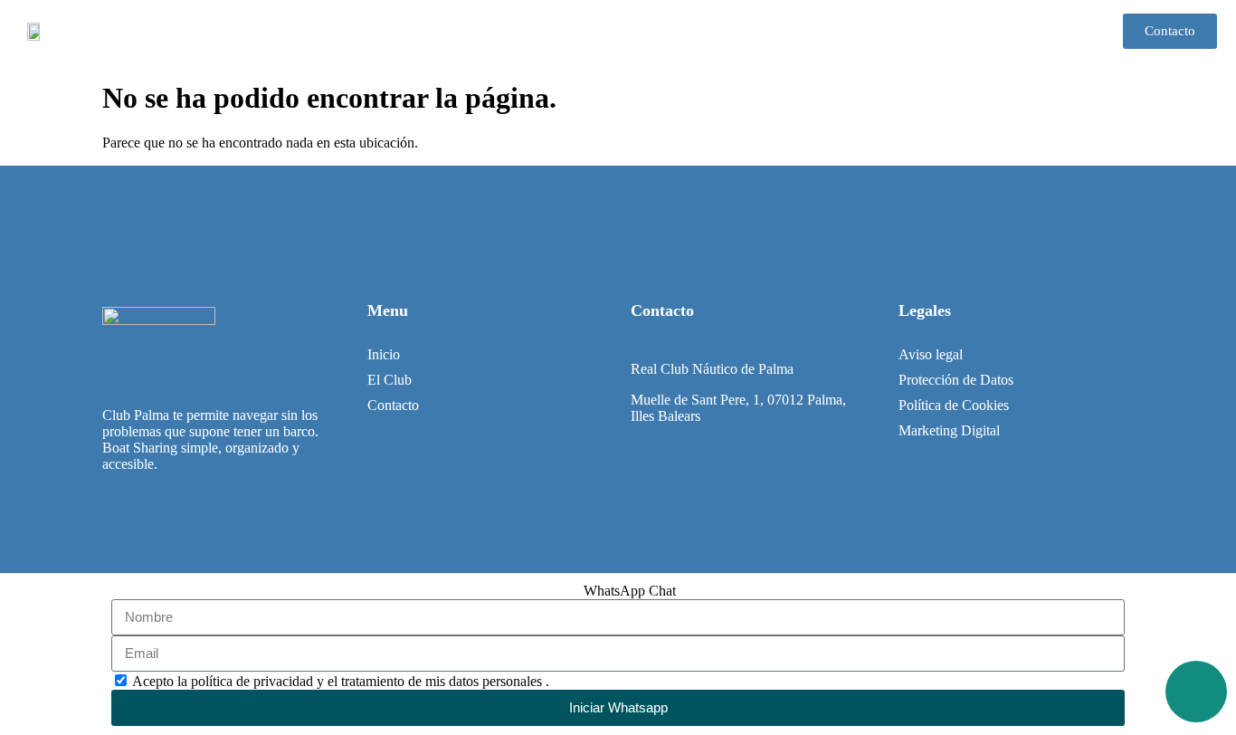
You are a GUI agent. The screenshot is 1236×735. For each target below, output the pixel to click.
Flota (447, 31)
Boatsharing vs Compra (799, 31)
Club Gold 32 (656, 31)
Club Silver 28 (539, 31)
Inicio (380, 31)
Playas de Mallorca (957, 31)
